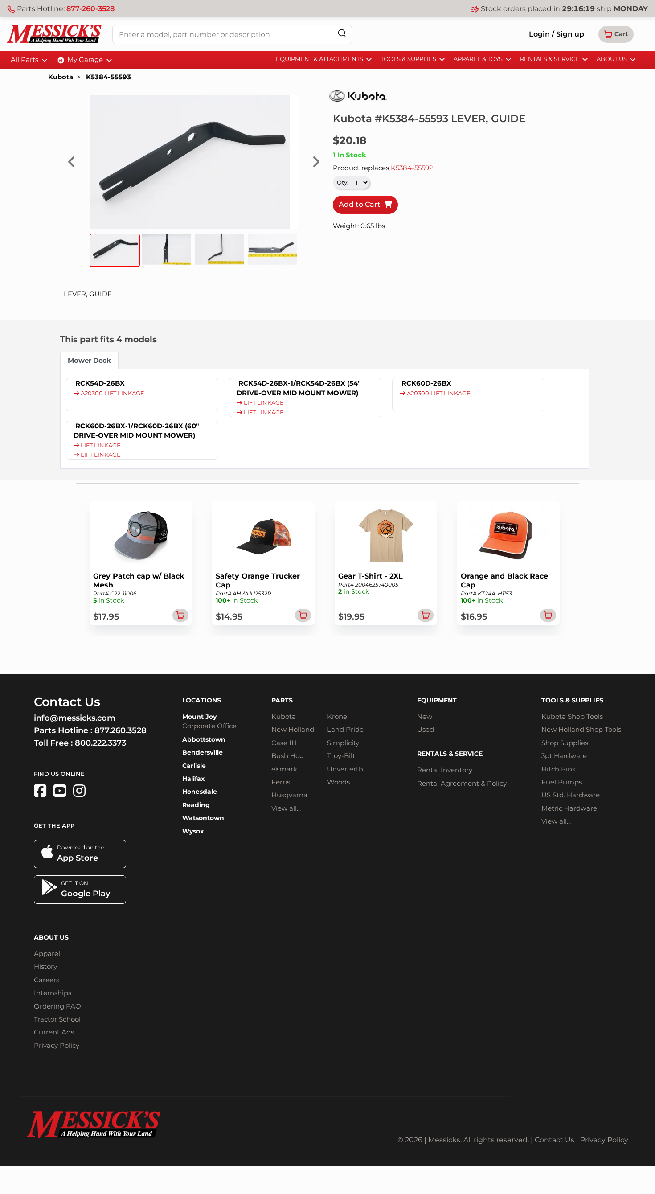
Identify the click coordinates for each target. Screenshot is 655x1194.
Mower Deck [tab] (89, 360)
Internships (52, 993)
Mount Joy (199, 717)
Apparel (47, 953)
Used (425, 729)
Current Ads (54, 1032)
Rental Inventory (444, 770)
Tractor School (57, 1019)
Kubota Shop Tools (572, 716)
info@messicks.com (74, 718)
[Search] (342, 33)
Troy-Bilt (341, 755)
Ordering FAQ (57, 1006)
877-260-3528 (90, 8)
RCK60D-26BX (426, 383)
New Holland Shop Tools (581, 729)
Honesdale (199, 792)
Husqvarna (289, 795)
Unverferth (345, 769)
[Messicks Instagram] (79, 791)
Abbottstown (203, 739)
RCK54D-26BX (100, 383)
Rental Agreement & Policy (462, 783)
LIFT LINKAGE (263, 402)
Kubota (60, 77)
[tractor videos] (59, 791)
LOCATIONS (201, 700)
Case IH (284, 743)
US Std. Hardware (570, 795)
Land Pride (345, 729)
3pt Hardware (564, 755)
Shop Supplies (564, 743)
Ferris (280, 782)
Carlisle (194, 766)
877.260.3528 (120, 730)
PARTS (282, 700)
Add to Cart (361, 204)
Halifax (193, 779)
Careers (46, 980)
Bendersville (202, 752)
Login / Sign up (556, 34)
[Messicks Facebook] (40, 791)
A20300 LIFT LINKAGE (111, 393)
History (45, 966)
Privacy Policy (56, 1045)
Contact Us (554, 1140)
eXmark (284, 769)
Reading (196, 805)
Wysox (193, 831)
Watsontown (203, 818)
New (424, 716)
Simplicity (343, 743)
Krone (337, 716)
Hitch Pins (558, 769)
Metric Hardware (569, 808)
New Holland (292, 729)
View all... (286, 808)
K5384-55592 (412, 168)
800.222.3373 (100, 743)
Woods (338, 782)
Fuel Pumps (561, 782)
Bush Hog (287, 755)
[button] (616, 34)
